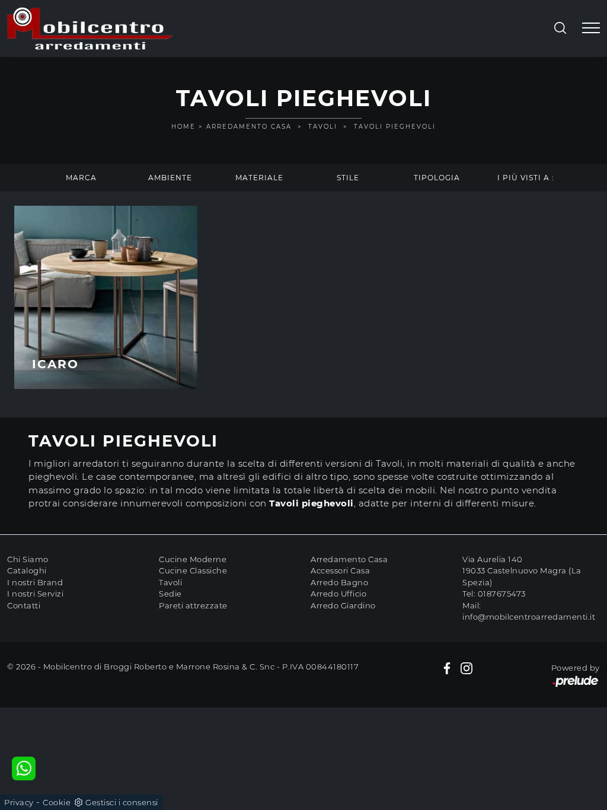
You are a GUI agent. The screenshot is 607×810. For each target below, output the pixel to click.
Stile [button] (348, 177)
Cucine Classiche (193, 570)
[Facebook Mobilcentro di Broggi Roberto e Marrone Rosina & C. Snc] (447, 668)
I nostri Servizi (35, 593)
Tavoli (322, 126)
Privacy (19, 802)
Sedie (170, 593)
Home (183, 126)
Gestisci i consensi (121, 802)
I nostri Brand (35, 582)
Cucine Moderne (192, 559)
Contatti (23, 605)
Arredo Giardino (343, 605)
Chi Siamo (28, 559)
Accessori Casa (340, 570)
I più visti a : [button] (525, 177)
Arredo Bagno (339, 582)
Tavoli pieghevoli (395, 126)
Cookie (57, 802)
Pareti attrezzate (193, 605)
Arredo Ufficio (338, 593)
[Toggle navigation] (591, 28)
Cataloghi (27, 570)
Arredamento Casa (249, 126)
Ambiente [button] (170, 177)
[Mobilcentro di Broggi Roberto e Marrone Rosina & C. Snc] (90, 28)
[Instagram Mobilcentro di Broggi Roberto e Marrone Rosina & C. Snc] (466, 668)
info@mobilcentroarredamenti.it (528, 616)
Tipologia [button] (437, 177)
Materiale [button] (259, 177)
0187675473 (502, 593)
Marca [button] (81, 177)
